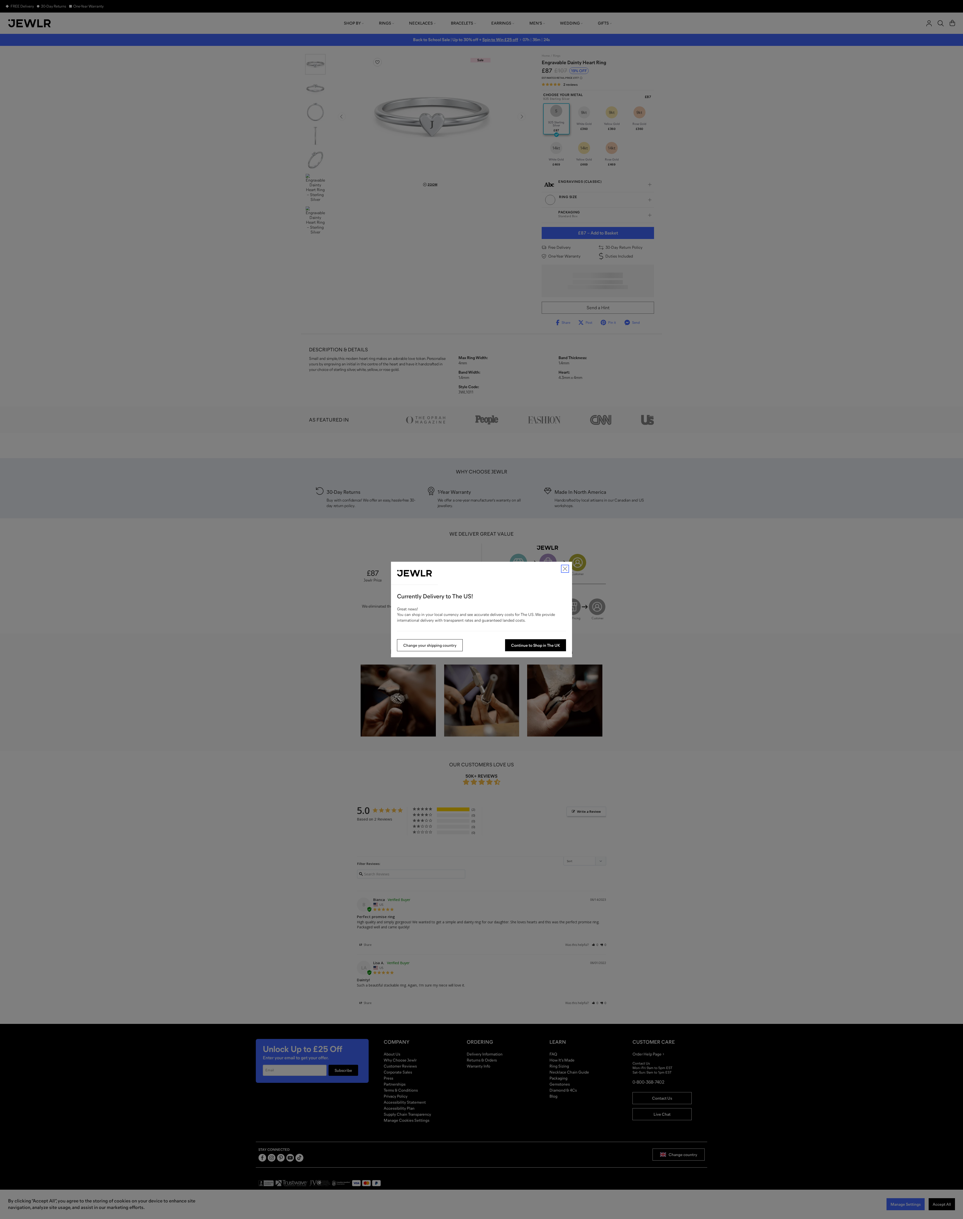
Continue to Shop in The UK (535, 645)
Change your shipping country (429, 645)
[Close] (565, 569)
